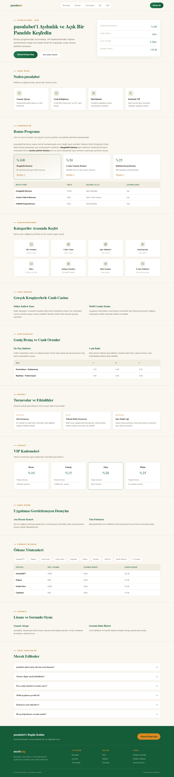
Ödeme (105, 759)
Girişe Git (157, 5)
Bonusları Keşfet (50, 55)
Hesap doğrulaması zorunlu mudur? (87, 714)
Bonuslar (66, 5)
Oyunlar (78, 5)
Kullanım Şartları (139, 755)
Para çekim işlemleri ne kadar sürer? (87, 686)
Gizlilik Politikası (139, 759)
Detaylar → (21, 175)
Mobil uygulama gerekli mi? (87, 695)
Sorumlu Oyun (139, 763)
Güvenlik (105, 763)
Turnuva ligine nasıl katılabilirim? (87, 676)
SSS (107, 5)
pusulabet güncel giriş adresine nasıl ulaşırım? (87, 667)
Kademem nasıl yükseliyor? (87, 704)
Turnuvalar (89, 5)
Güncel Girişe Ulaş (25, 54)
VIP (100, 5)
